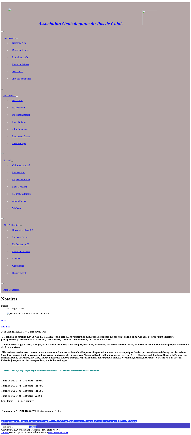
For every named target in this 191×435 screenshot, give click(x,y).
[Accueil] (12, 161)
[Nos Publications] (21, 225)
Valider (6, 424)
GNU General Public (58, 432)
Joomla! (5, 432)
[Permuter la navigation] (2, 31)
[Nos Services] (17, 38)
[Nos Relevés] (17, 96)
